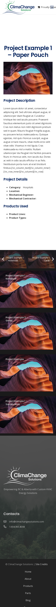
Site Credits (41, 564)
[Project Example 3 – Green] (28, 331)
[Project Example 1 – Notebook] (28, 289)
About (28, 578)
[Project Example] (28, 373)
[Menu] (52, 7)
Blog (28, 600)
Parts (28, 593)
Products (28, 586)
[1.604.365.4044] (6, 527)
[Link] (18, 7)
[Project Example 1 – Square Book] (28, 415)
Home (28, 571)
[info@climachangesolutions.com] (6, 521)
